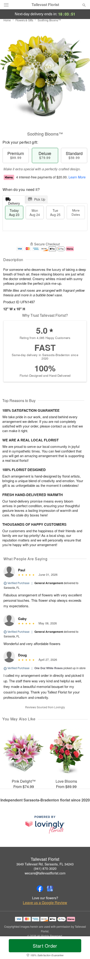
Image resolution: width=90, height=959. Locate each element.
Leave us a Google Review (45, 902)
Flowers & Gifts (24, 20)
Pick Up (39, 199)
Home (7, 20)
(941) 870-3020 (45, 868)
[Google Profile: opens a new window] (50, 888)
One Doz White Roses (48, 668)
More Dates (76, 212)
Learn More (77, 177)
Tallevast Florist (45, 4)
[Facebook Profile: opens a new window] (40, 888)
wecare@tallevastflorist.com (45, 873)
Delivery (14, 202)
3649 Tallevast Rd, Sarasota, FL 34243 (45, 864)
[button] (80, 948)
